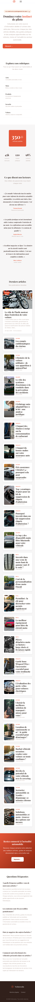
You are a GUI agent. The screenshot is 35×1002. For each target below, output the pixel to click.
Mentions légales (14, 992)
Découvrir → (9, 46)
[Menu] (20, 1)
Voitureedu (19, 986)
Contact (23, 992)
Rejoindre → (17, 859)
